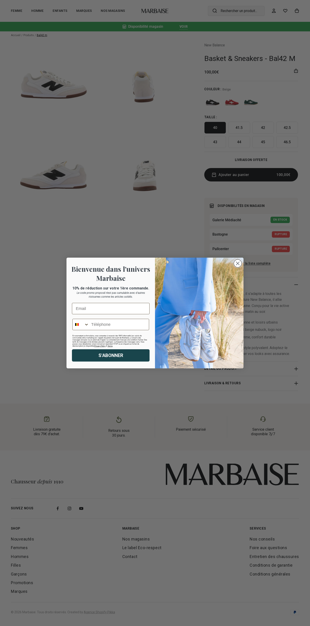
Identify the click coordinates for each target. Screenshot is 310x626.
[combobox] (81, 324)
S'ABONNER (110, 355)
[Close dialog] (238, 263)
